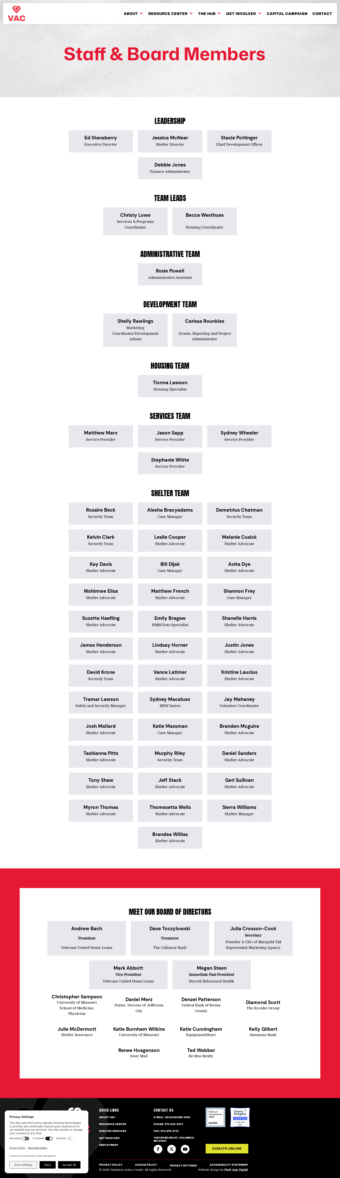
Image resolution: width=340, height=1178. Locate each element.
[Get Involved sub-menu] (260, 13)
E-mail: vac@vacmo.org (172, 1117)
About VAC (107, 1117)
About (131, 13)
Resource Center (168, 13)
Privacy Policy (111, 1164)
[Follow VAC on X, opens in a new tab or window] (171, 1149)
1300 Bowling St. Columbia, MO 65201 (174, 1139)
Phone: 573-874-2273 (168, 1124)
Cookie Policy (146, 1164)
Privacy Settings (183, 1165)
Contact (322, 13)
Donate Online (227, 1148)
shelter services (112, 1131)
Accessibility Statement (229, 1164)
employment (108, 1145)
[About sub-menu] (142, 13)
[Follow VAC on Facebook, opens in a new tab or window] (158, 1149)
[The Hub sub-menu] (220, 13)
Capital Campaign (287, 13)
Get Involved (241, 13)
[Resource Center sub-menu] (191, 13)
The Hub (207, 13)
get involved (109, 1138)
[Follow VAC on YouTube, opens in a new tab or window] (185, 1149)
